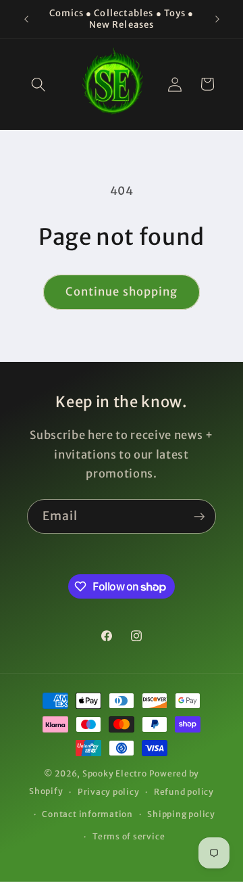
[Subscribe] (199, 516)
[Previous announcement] (26, 19)
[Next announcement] (217, 19)
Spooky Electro (114, 773)
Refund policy (184, 792)
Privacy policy (109, 792)
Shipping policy (181, 814)
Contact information (87, 814)
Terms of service (128, 836)
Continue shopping (121, 292)
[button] (38, 84)
